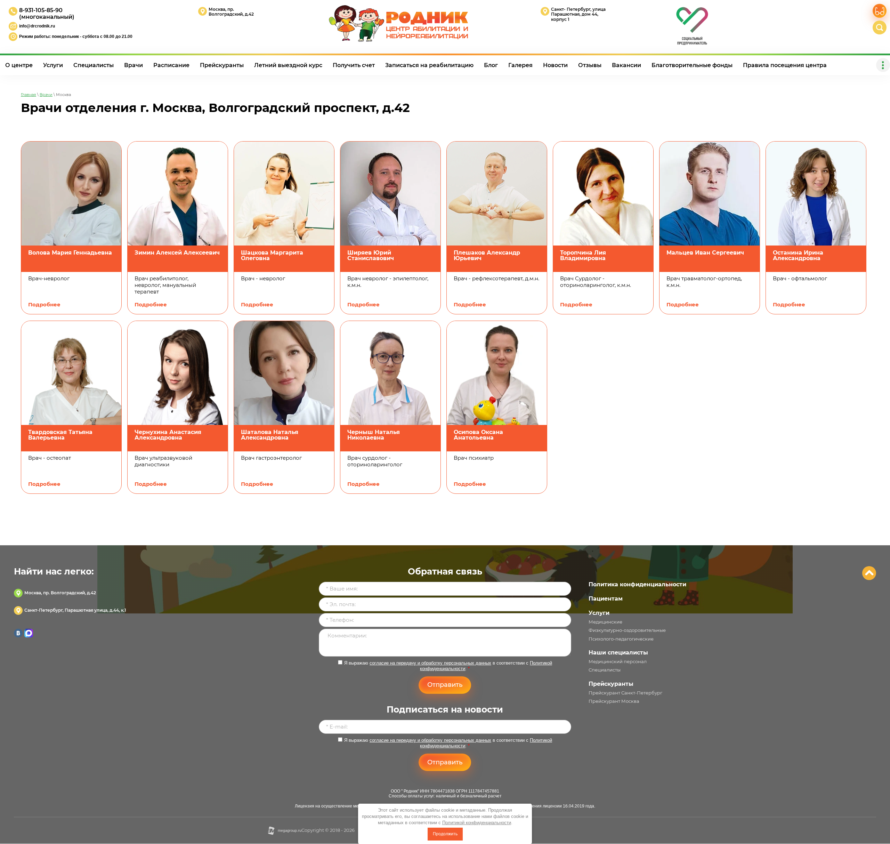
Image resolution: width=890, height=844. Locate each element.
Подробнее (44, 304)
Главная (28, 94)
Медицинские (605, 622)
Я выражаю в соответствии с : (448, 665)
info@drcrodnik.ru (37, 26)
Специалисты (605, 670)
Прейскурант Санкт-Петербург (625, 693)
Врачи (46, 94)
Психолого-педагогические (621, 639)
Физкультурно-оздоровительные (627, 630)
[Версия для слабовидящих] (880, 11)
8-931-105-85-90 (41, 10)
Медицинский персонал (618, 661)
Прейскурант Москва (614, 701)
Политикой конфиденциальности (476, 822)
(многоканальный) (46, 17)
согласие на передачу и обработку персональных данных (430, 663)
